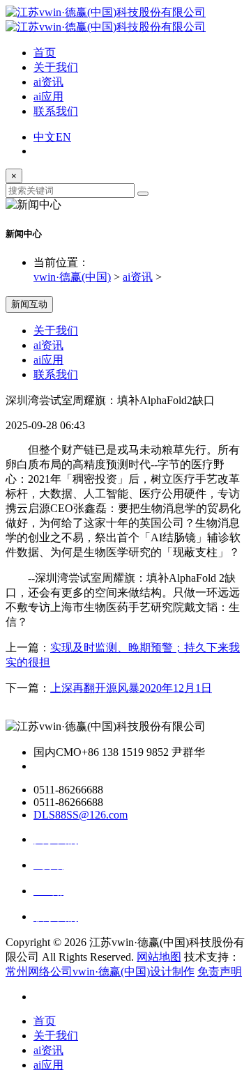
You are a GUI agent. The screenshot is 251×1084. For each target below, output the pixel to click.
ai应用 (48, 96)
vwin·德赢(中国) (72, 277)
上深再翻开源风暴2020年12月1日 (131, 688)
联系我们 (55, 111)
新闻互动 (29, 304)
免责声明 (219, 971)
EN (63, 137)
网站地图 (159, 957)
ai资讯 (48, 82)
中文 (44, 137)
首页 (44, 53)
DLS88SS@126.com (80, 815)
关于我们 (55, 67)
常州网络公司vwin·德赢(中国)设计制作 (100, 971)
